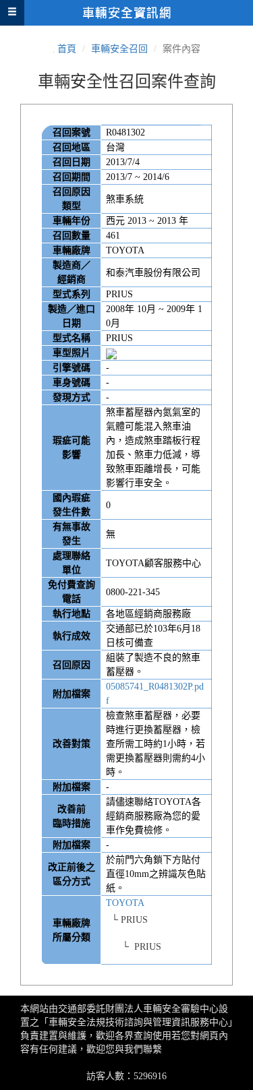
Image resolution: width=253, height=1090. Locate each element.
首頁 (66, 49)
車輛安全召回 (119, 49)
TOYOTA (125, 903)
